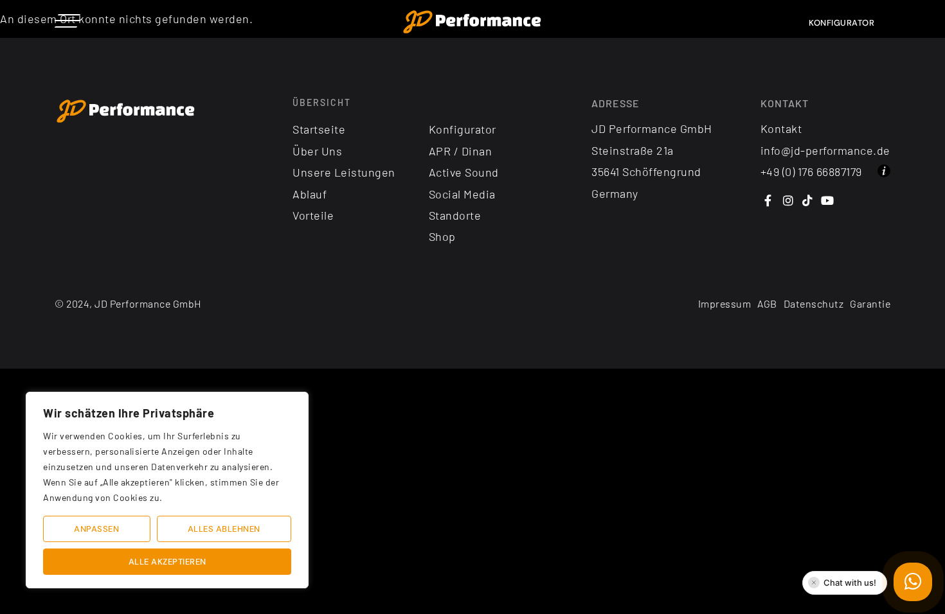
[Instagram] (788, 201)
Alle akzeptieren (167, 561)
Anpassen (96, 528)
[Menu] (67, 20)
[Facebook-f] (768, 201)
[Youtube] (828, 201)
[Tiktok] (808, 201)
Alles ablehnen (224, 528)
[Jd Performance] (126, 112)
